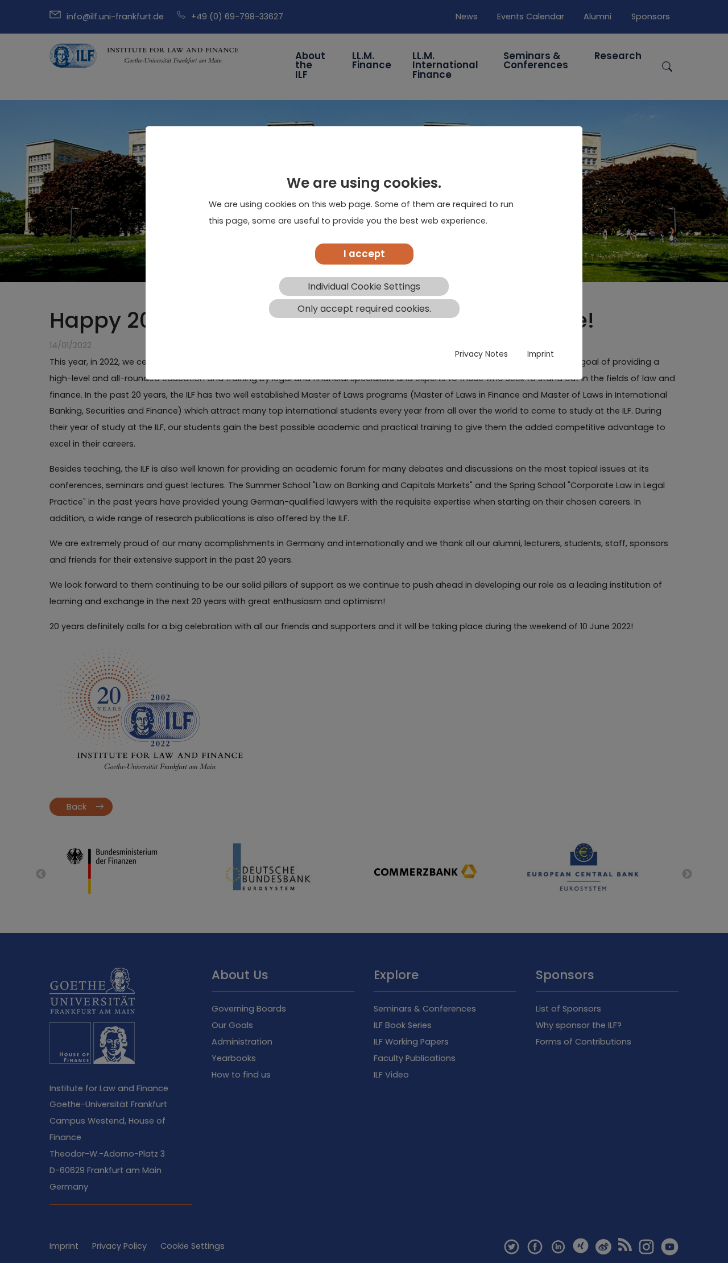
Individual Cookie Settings (364, 286)
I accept (364, 254)
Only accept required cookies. (364, 308)
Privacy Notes (481, 354)
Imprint (540, 354)
